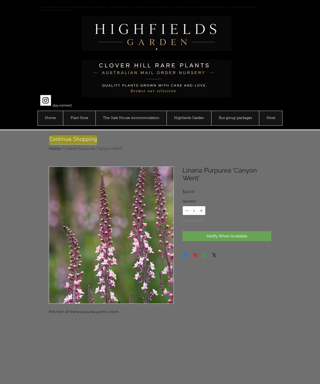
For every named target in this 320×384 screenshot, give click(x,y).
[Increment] (201, 210)
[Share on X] (214, 255)
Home (54, 148)
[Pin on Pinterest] (195, 255)
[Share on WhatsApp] (205, 255)
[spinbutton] (194, 210)
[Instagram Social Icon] (45, 100)
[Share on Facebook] (186, 255)
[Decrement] (186, 210)
